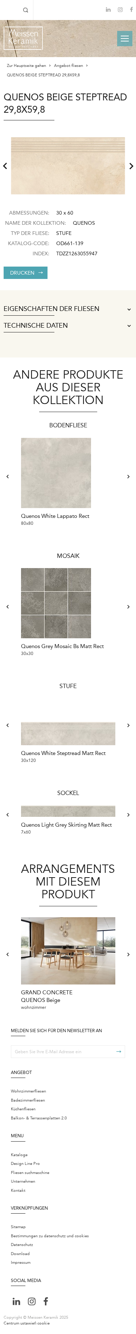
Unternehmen (23, 1181)
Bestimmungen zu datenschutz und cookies (50, 1236)
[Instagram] (120, 10)
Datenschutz (22, 1244)
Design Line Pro (25, 1163)
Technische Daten (36, 325)
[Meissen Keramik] (23, 38)
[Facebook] (131, 10)
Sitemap (18, 1227)
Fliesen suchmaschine (30, 1172)
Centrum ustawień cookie (27, 1323)
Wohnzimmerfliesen (28, 1091)
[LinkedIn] (108, 9)
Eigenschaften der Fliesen (51, 309)
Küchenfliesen (23, 1109)
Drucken (22, 273)
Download (20, 1253)
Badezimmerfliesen (28, 1100)
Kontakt (18, 1190)
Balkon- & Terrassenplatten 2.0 (39, 1118)
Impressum (20, 1262)
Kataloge (19, 1155)
